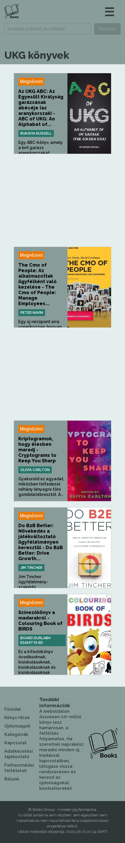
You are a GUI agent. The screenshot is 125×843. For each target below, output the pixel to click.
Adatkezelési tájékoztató (18, 754)
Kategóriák (16, 734)
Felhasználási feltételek (19, 768)
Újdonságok (17, 726)
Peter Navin (31, 313)
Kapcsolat (15, 742)
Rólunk (11, 779)
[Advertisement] (62, 200)
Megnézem (31, 81)
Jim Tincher (31, 568)
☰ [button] (109, 12)
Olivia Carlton (35, 470)
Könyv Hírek (17, 717)
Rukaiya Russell (36, 133)
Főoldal (12, 709)
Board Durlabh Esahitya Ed (35, 640)
